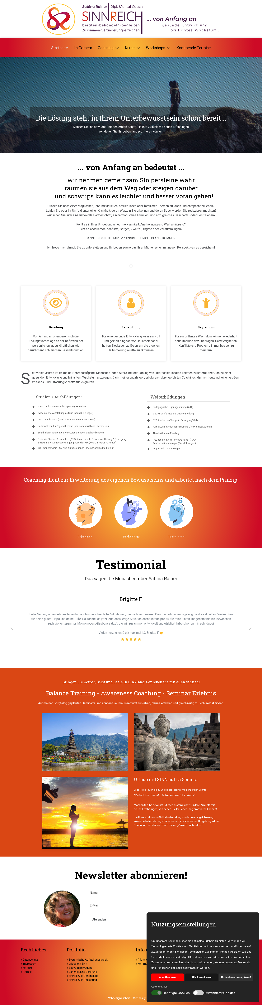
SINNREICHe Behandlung (83, 975)
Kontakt (27, 967)
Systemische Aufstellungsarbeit (88, 959)
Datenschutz (30, 959)
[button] (11, 628)
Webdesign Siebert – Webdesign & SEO (131, 998)
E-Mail (94, 905)
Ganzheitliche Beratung (83, 971)
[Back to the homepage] (131, 18)
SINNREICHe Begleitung (83, 979)
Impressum (29, 963)
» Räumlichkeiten (146, 959)
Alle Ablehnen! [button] (167, 977)
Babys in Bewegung (80, 967)
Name (94, 893)
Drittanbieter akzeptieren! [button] (236, 977)
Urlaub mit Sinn (78, 963)
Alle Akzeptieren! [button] (201, 977)
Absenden (99, 919)
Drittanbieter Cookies (219, 993)
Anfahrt (27, 971)
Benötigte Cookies (176, 993)
